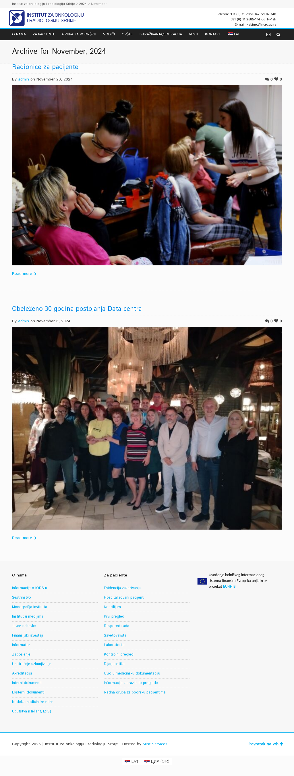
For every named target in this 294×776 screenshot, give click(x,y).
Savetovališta (115, 635)
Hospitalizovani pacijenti (124, 597)
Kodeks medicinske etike (32, 702)
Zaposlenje (21, 654)
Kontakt (213, 34)
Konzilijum (112, 607)
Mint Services (155, 744)
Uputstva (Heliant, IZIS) (31, 711)
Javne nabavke (24, 626)
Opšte (127, 34)
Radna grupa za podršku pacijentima (135, 692)
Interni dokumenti (27, 683)
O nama (19, 34)
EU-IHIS (229, 587)
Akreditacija (22, 673)
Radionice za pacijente (45, 67)
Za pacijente (44, 34)
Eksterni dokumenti (28, 692)
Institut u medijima (27, 616)
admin (23, 79)
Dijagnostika (114, 664)
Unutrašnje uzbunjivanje (31, 664)
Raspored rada (116, 626)
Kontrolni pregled (119, 654)
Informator (21, 645)
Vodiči (109, 34)
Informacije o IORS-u (29, 588)
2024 (83, 4)
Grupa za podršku (79, 34)
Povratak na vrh (263, 744)
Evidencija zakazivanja (122, 588)
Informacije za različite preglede (131, 683)
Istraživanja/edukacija (161, 34)
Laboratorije (114, 645)
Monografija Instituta (29, 607)
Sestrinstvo (21, 597)
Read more (22, 273)
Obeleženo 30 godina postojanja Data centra (77, 309)
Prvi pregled (114, 616)
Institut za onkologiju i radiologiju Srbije (43, 4)
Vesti (193, 34)
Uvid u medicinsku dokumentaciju (132, 673)
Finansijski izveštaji (27, 635)
